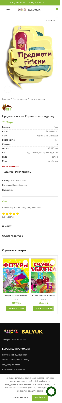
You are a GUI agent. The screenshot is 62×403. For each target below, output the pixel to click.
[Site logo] (30, 10)
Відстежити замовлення (13, 367)
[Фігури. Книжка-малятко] (16, 273)
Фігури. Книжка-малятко (16, 292)
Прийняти (39, 398)
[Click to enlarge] (7, 86)
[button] (16, 305)
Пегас (16, 297)
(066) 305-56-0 (36, 3)
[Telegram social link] (18, 187)
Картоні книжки (37, 96)
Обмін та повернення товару (15, 357)
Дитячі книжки (20, 96)
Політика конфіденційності (14, 352)
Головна (6, 96)
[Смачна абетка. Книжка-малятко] (44, 273)
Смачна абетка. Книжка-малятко (43, 294)
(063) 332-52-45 (19, 337)
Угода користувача (11, 362)
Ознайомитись (20, 398)
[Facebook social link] (15, 187)
